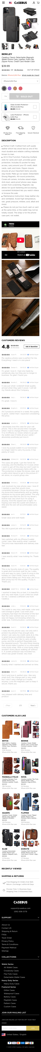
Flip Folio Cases (10, 974)
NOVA (23, 777)
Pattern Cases (10, 1003)
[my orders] (33, 2)
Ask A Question (32, 346)
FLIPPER (25, 813)
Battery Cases (10, 997)
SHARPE (6, 813)
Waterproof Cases (11, 994)
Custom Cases (10, 1007)
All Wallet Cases (11, 967)
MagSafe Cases (10, 1000)
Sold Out (26, 96)
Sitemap (5, 951)
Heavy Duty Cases (11, 984)
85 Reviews (18, 70)
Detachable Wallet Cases (14, 977)
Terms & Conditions (10, 944)
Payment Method (9, 948)
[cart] (38, 2)
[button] (37, 24)
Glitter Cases (9, 990)
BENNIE (24, 741)
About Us (6, 925)
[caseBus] (20, 3)
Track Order (7, 938)
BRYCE (5, 741)
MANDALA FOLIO (10, 777)
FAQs (4, 935)
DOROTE (25, 849)
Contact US (6, 928)
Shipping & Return (9, 931)
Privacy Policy (8, 941)
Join (33, 1028)
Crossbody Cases (11, 971)
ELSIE (4, 849)
